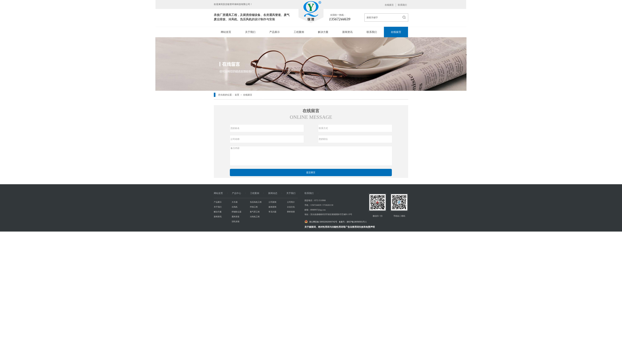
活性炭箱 (235, 221)
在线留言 (389, 5)
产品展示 (218, 202)
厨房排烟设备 (251, 15)
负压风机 (246, 19)
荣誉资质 (291, 212)
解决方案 (218, 212)
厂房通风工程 (228, 15)
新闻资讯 (218, 217)
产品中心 (236, 193)
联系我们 (402, 5)
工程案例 (254, 193)
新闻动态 (272, 193)
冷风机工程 (255, 217)
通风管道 (275, 15)
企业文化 (291, 207)
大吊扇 (234, 202)
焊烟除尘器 (236, 212)
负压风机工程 (256, 202)
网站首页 (218, 193)
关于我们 (290, 193)
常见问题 (272, 212)
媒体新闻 (272, 207)
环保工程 (254, 207)
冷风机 (232, 19)
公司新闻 (272, 202)
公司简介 (291, 202)
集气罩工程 (255, 212)
